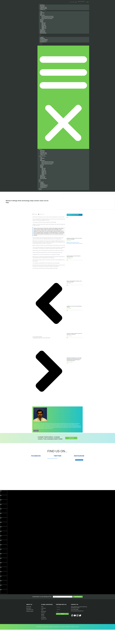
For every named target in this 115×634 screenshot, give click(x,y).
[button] (75, 2)
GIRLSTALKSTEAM (43, 33)
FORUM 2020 (44, 25)
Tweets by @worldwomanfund (52, 458)
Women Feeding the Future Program (47, 16)
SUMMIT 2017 (44, 28)
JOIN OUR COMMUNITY (44, 39)
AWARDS (41, 20)
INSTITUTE (42, 19)
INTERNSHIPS (42, 38)
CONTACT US (42, 9)
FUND (41, 159)
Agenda (40, 44)
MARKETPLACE (42, 30)
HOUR (41, 11)
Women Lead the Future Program (47, 18)
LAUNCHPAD (42, 12)
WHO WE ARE (42, 5)
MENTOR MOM (42, 177)
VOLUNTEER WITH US (43, 40)
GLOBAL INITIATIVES (42, 10)
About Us (40, 149)
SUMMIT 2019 (44, 26)
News (40, 35)
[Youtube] (75, 615)
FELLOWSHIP (42, 29)
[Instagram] (77, 615)
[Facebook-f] (72, 615)
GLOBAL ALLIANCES (43, 8)
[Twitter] (80, 615)
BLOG (40, 34)
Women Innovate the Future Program (48, 17)
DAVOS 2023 (44, 168)
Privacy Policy (75, 626)
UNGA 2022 (43, 24)
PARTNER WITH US (43, 187)
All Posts (36, 430)
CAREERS (41, 37)
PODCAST (40, 188)
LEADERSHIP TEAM (43, 7)
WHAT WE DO (42, 6)
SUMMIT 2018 (44, 27)
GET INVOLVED (41, 36)
